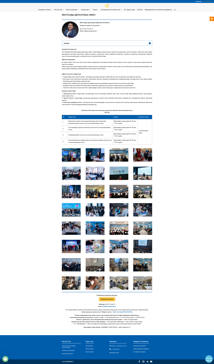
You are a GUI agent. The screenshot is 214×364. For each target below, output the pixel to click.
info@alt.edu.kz (115, 352)
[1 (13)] (119, 234)
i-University (198, 1)
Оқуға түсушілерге (71, 9)
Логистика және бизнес (68, 350)
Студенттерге (85, 9)
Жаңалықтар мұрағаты (139, 345)
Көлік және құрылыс (67, 353)
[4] (95, 179)
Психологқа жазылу (107, 299)
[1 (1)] (71, 161)
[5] (119, 179)
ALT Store (140, 9)
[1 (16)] (95, 252)
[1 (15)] (71, 252)
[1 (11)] (71, 234)
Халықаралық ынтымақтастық (110, 9)
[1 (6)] (142, 198)
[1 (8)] (95, 216)
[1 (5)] (119, 198)
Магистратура (90, 348)
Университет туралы (44, 9)
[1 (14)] (142, 234)
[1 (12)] (95, 234)
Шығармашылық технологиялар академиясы (158, 9)
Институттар (58, 9)
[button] (212, 19)
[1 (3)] (71, 198)
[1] (119, 161)
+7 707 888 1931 (115, 349)
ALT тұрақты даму (129, 9)
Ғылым (95, 9)
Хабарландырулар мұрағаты (141, 348)
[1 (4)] (95, 198)
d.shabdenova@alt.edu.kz (109, 306)
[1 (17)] (119, 252)
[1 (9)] (119, 216)
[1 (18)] (95, 161)
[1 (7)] (71, 216)
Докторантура (90, 351)
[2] (142, 161)
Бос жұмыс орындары (139, 351)
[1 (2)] (142, 179)
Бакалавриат (89, 345)
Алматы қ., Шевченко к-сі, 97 (118, 346)
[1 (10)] (142, 216)
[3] (71, 179)
